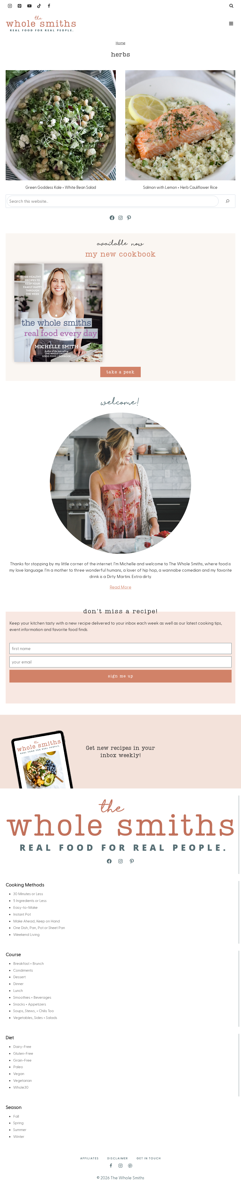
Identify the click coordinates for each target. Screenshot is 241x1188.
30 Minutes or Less (28, 893)
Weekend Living (26, 934)
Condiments (23, 970)
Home (120, 43)
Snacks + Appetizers (29, 1004)
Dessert (19, 976)
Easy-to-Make (25, 907)
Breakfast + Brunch (28, 963)
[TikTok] (39, 6)
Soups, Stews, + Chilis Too (33, 1010)
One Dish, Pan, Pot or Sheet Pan (39, 927)
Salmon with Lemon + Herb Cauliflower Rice (180, 187)
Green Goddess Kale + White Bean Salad (60, 187)
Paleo (18, 1066)
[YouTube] (29, 6)
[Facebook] (49, 6)
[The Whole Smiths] (41, 23)
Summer (19, 1129)
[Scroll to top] (229, 1169)
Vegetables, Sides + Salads (35, 1017)
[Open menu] (231, 23)
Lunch (18, 990)
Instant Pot (22, 914)
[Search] (227, 201)
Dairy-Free (22, 1046)
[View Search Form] (231, 6)
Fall (16, 1116)
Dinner (18, 983)
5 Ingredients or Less (30, 900)
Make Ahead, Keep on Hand (36, 921)
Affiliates (89, 1158)
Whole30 (20, 1087)
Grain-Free (22, 1060)
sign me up (120, 676)
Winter (18, 1136)
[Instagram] (10, 6)
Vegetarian (22, 1080)
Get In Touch (149, 1158)
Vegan (18, 1073)
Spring (18, 1122)
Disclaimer (117, 1158)
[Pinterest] (19, 6)
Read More (120, 586)
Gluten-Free (23, 1053)
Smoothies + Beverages (32, 997)
